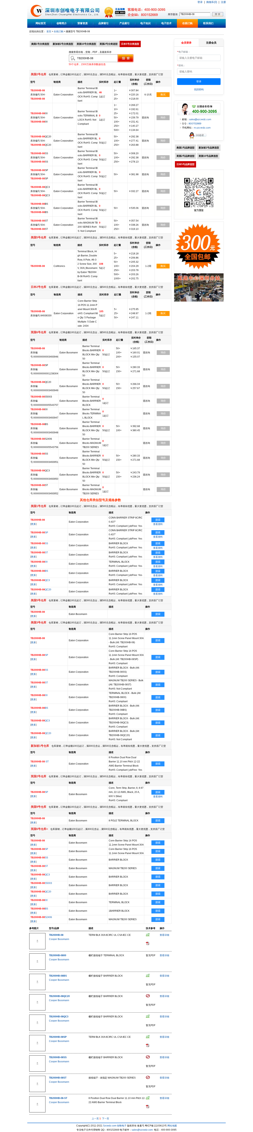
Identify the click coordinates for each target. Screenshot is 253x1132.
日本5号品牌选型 (185, 164)
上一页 (95, 1118)
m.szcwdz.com (202, 127)
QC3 (40, 580)
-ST (39, 761)
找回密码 (199, 89)
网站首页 (41, 23)
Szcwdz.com (109, 1125)
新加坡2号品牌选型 (209, 147)
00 (39, 561)
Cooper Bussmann (59, 939)
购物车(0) (211, 2)
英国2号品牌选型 (185, 156)
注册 (223, 2)
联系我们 (208, 23)
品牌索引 (103, 23)
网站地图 (172, 1125)
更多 (33, 524)
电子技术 (166, 23)
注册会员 (211, 42)
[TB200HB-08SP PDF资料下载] (147, 1046)
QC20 (40, 589)
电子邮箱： (183, 51)
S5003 (41, 883)
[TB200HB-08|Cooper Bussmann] (37, 948)
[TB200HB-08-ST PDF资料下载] (147, 1107)
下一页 (105, 1118)
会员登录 (186, 42)
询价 (163, 117)
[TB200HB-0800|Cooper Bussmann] (37, 968)
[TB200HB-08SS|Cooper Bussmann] (37, 1070)
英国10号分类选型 (86, 44)
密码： (181, 65)
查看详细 (164, 935)
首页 (48, 31)
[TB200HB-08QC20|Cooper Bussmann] (37, 1009)
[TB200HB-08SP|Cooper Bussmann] (37, 1050)
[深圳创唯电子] (199, 301)
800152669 (195, 123)
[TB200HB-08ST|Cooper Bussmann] (37, 1091)
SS (39, 543)
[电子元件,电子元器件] (37, 18)
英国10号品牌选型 (208, 156)
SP (39, 532)
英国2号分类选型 (109, 44)
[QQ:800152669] (199, 139)
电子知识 (145, 23)
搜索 (157, 519)
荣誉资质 (82, 23)
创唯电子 (121, 1125)
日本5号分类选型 (130, 44)
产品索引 (124, 23)
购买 (163, 94)
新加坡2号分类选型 (63, 44)
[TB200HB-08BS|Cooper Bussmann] (37, 989)
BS (39, 571)
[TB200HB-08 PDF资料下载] (147, 944)
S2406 (41, 917)
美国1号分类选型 (40, 44)
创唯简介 (62, 23)
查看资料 (158, 524)
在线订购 (187, 23)
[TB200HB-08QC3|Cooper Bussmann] (37, 1030)
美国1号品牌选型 (185, 147)
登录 (200, 2)
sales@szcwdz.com (200, 119)
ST (39, 552)
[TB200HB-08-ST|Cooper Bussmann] (37, 1111)
